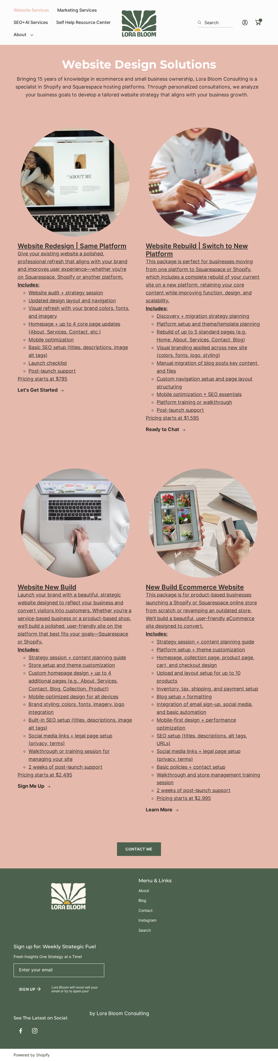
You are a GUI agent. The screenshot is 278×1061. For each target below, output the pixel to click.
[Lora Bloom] (139, 22)
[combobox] (215, 22)
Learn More (159, 809)
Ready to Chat (163, 429)
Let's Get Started (38, 390)
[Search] (201, 22)
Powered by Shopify (32, 1055)
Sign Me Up (31, 786)
